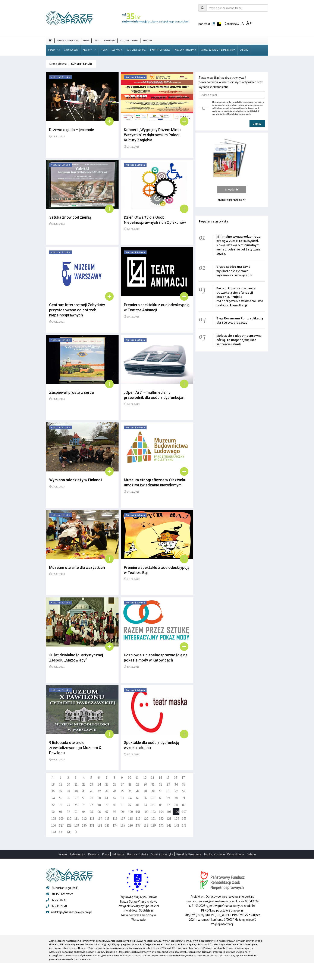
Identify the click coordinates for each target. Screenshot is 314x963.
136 (130, 825)
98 (114, 812)
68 (160, 798)
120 (146, 819)
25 (106, 784)
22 (83, 784)
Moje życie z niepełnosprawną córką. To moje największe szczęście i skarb (238, 339)
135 (122, 825)
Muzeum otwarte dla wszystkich (77, 567)
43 (106, 791)
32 (160, 784)
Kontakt (147, 40)
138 (146, 825)
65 (137, 798)
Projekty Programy (185, 49)
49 (152, 791)
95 (91, 812)
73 (60, 805)
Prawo (51, 50)
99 (122, 812)
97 (106, 812)
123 (169, 819)
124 (176, 819)
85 (152, 805)
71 (183, 798)
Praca (104, 49)
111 (76, 819)
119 (138, 819)
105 (169, 812)
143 (184, 825)
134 (115, 825)
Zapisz (257, 124)
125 (184, 819)
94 (83, 812)
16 (175, 778)
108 (53, 819)
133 (107, 825)
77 (91, 805)
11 (137, 778)
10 (129, 778)
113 (92, 819)
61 (106, 798)
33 (168, 784)
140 (161, 825)
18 (52, 784)
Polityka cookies (129, 40)
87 (168, 805)
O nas (86, 40)
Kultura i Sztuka (135, 49)
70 (176, 798)
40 (83, 791)
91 (60, 812)
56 (68, 798)
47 (137, 791)
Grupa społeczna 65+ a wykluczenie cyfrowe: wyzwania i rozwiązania (234, 270)
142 (176, 825)
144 (53, 832)
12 (144, 778)
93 (76, 812)
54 (52, 798)
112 (84, 819)
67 (152, 798)
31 (152, 784)
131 (92, 825)
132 (99, 825)
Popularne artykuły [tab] (213, 221)
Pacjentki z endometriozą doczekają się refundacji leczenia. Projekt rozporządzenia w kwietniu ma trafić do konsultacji (239, 296)
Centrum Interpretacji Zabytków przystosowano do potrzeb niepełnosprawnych (77, 310)
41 (91, 791)
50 (160, 791)
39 (76, 791)
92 (68, 812)
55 (60, 798)
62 (114, 798)
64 (129, 798)
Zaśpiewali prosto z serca (71, 392)
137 (138, 825)
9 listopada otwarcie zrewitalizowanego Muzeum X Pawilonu (75, 747)
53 (183, 791)
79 (106, 805)
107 (184, 812)
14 (160, 778)
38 (68, 791)
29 (137, 784)
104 (161, 812)
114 (99, 819)
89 (183, 805)
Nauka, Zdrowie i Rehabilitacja (218, 49)
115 (107, 819)
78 (99, 805)
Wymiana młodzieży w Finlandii (75, 480)
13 (152, 778)
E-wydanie (232, 189)
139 (153, 825)
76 (83, 805)
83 (137, 805)
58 (83, 798)
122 (161, 819)
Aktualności (71, 49)
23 (91, 784)
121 (153, 819)
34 (176, 784)
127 (61, 825)
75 (76, 805)
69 (168, 798)
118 (130, 819)
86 (160, 805)
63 (122, 798)
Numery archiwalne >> (232, 199)
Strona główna (58, 64)
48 (145, 791)
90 (52, 812)
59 (91, 798)
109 (61, 819)
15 (167, 778)
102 (146, 812)
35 (183, 784)
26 (114, 784)
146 (69, 832)
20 (68, 784)
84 (145, 805)
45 (122, 791)
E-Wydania (109, 40)
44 (114, 791)
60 (99, 798)
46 (129, 791)
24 (99, 784)
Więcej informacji (222, 924)
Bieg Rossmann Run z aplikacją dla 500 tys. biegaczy (239, 320)
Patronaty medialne (68, 40)
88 (176, 805)
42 (99, 791)
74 (68, 805)
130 (84, 825)
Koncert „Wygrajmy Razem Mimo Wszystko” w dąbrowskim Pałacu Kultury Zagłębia (152, 134)
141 (169, 825)
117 (122, 819)
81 (122, 805)
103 (153, 812)
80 (114, 805)
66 (145, 798)
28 (129, 784)
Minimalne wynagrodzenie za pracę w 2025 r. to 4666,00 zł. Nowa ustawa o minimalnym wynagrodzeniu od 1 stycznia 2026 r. (238, 245)
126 (53, 825)
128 (69, 825)
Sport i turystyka (160, 49)
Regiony (87, 50)
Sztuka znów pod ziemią (70, 217)
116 (115, 819)
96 (99, 812)
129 (76, 825)
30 (145, 784)
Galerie (244, 49)
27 (122, 784)
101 (138, 812)
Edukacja (117, 49)
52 (176, 791)
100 (130, 812)
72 (52, 805)
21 (76, 784)
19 (60, 784)
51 (168, 791)
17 (183, 778)
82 (129, 805)
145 (61, 832)
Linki (97, 40)
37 (60, 791)
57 (76, 798)
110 (69, 819)
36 (52, 791)
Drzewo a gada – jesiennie (71, 129)
